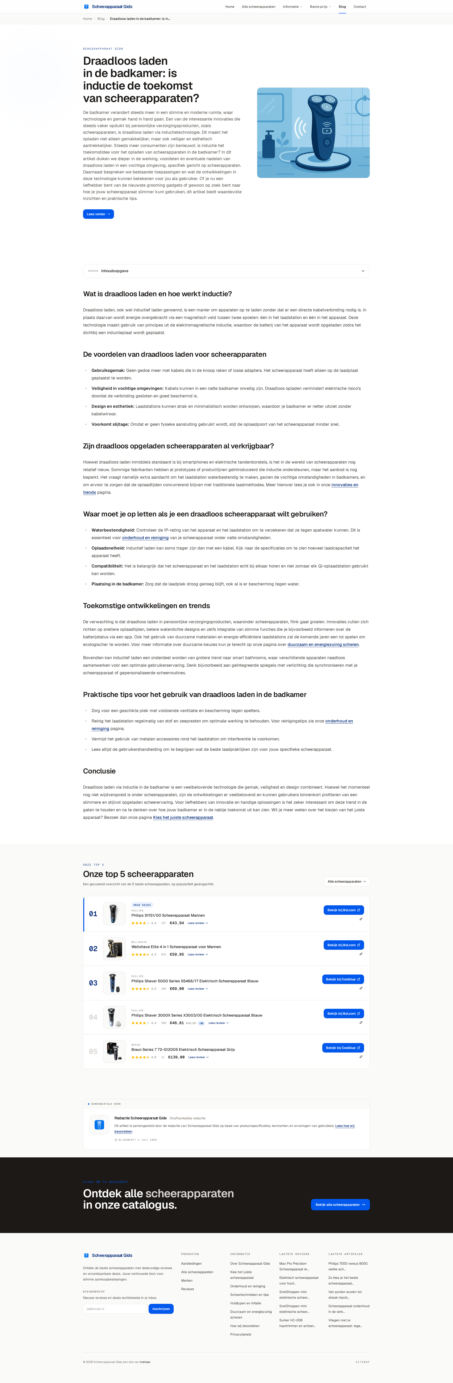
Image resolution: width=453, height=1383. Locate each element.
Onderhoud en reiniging (247, 1286)
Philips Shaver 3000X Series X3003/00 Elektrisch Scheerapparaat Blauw (196, 1015)
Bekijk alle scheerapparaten (338, 1205)
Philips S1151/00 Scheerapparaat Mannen (168, 915)
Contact (360, 6)
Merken (187, 1280)
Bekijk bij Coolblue (341, 979)
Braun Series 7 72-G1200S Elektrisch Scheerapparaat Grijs (183, 1049)
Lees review (196, 923)
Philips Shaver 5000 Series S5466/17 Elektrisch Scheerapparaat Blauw (194, 981)
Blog (342, 6)
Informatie (291, 6)
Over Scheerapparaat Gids (250, 1263)
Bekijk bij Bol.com (341, 910)
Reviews (187, 1289)
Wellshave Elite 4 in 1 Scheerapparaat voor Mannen (176, 946)
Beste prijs (318, 6)
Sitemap (363, 1362)
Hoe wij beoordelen (245, 1326)
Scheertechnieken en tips (249, 1295)
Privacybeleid (240, 1334)
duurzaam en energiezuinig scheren (323, 644)
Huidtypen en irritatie (245, 1303)
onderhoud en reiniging (145, 537)
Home (229, 6)
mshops (145, 1362)
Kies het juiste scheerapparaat (183, 817)
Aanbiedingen (191, 1263)
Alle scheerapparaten (258, 6)
